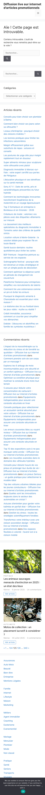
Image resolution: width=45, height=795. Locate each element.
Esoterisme (9, 725)
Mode (6, 749)
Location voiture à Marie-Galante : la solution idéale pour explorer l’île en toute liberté (21, 240)
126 (19, 648)
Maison (7, 701)
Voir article (10, 594)
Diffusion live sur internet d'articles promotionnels (22, 6)
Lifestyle (8, 697)
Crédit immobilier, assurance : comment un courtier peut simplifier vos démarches (21, 316)
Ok (23, 791)
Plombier (8, 745)
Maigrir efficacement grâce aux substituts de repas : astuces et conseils (19, 148)
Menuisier (8, 741)
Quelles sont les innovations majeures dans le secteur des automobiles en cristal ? (20, 496)
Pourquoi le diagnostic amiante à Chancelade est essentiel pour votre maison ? (21, 299)
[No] (42, 786)
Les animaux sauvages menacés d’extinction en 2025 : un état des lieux (22, 582)
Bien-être (8, 673)
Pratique (8, 576)
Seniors (7, 769)
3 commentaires (34, 638)
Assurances (9, 660)
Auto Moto (9, 624)
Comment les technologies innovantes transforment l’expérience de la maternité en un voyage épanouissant (22, 200)
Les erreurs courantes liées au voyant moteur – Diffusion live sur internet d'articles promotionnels (22, 432)
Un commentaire (34, 589)
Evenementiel (10, 729)
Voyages (8, 777)
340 (25, 648)
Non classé (9, 753)
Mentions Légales (12, 681)
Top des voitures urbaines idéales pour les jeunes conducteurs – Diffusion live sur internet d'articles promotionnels (22, 487)
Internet (7, 693)
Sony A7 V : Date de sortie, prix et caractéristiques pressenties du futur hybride (21, 190)
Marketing (8, 705)
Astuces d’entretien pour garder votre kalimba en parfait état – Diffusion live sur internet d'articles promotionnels (22, 506)
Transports (9, 773)
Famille (7, 689)
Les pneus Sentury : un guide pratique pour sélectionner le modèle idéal (22, 477)
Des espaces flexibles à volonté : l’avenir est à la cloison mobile (20, 532)
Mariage (7, 737)
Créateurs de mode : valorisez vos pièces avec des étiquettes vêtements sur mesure (22, 217)
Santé (6, 765)
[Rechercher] (7, 59)
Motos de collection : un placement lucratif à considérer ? (22, 631)
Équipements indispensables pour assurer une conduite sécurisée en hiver (20, 400)
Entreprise (8, 677)
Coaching (8, 721)
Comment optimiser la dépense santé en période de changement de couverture (22, 275)
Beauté (7, 668)
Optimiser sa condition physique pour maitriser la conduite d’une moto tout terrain (21, 381)
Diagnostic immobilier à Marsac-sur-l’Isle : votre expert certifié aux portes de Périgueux (21, 172)
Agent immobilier (12, 717)
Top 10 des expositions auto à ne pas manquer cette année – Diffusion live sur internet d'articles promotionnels (22, 452)
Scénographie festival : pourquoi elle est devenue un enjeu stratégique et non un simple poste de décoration (21, 265)
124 (11, 648)
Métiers (7, 712)
